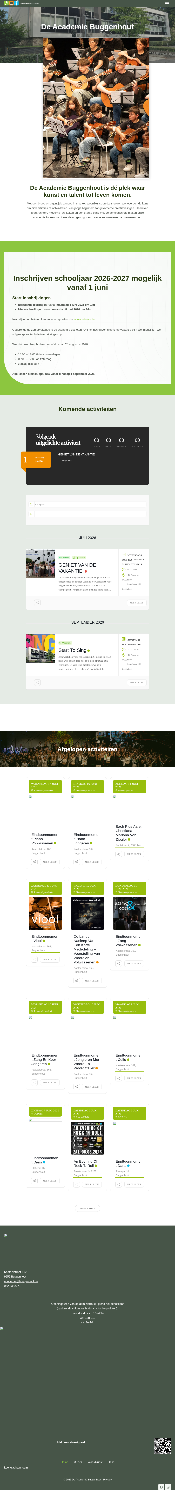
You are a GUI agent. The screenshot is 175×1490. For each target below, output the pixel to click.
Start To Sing (72, 650)
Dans (111, 1462)
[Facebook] (161, 1487)
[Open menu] (167, 3)
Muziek (78, 1462)
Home (64, 1462)
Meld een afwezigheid (71, 1442)
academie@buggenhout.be (21, 1281)
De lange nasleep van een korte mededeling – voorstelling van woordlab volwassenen (87, 949)
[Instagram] (168, 1487)
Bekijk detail (67, 460)
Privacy (107, 1479)
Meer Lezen (137, 603)
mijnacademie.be (84, 319)
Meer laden (87, 1208)
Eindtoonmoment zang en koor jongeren (44, 1059)
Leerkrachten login (16, 1467)
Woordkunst (95, 1462)
